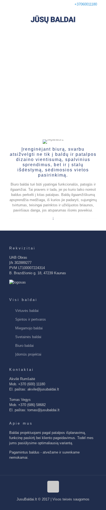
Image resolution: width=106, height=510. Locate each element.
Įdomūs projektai (28, 354)
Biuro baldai (24, 346)
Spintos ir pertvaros (30, 319)
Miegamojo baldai (29, 328)
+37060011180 (85, 4)
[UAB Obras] (53, 19)
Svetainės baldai (28, 337)
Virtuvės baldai (27, 311)
